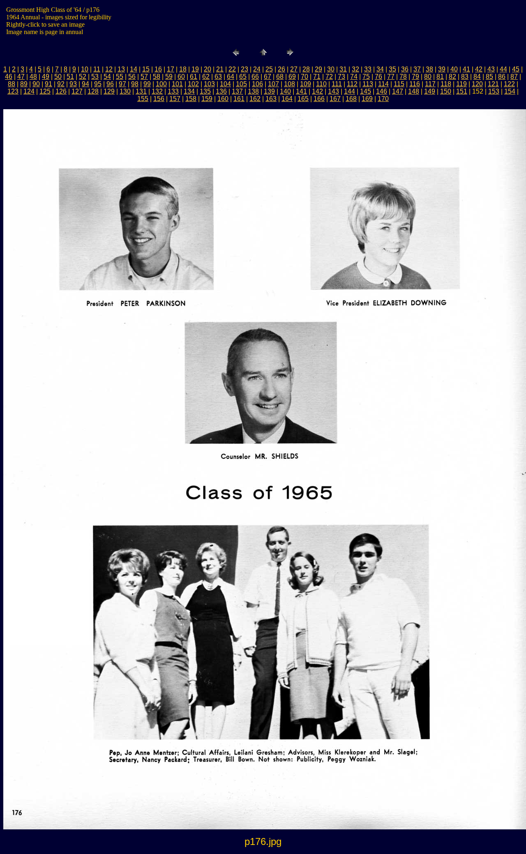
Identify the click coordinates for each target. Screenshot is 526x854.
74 (354, 76)
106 (257, 83)
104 (225, 83)
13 (121, 69)
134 (189, 91)
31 (343, 69)
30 (331, 69)
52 (82, 76)
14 (133, 69)
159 (206, 98)
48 (33, 76)
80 (427, 76)
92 (61, 83)
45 (515, 69)
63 (218, 76)
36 (404, 69)
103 (209, 83)
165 (303, 98)
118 (446, 83)
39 (441, 69)
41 (466, 69)
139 (269, 91)
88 (11, 83)
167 (335, 98)
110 (321, 83)
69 (292, 76)
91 (48, 83)
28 (306, 69)
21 (220, 69)
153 (493, 91)
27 (294, 69)
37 (417, 69)
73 (341, 76)
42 (478, 69)
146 (381, 91)
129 (109, 91)
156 (158, 98)
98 (134, 83)
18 (183, 69)
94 (85, 83)
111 (337, 83)
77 (390, 76)
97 (122, 83)
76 (378, 76)
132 (157, 91)
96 (110, 83)
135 (205, 91)
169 (367, 98)
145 (365, 91)
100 (161, 83)
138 (253, 91)
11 (96, 69)
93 (73, 83)
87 (514, 76)
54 (107, 76)
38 (429, 69)
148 (413, 91)
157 (174, 98)
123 (12, 91)
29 (318, 69)
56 (132, 76)
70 (304, 76)
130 (125, 91)
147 (397, 91)
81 (440, 76)
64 (230, 76)
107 (273, 83)
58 (156, 76)
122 (509, 83)
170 (383, 98)
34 (380, 69)
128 (93, 91)
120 (477, 83)
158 (190, 98)
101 (177, 83)
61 (193, 76)
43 (491, 69)
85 (489, 76)
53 (95, 76)
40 (454, 69)
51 (70, 76)
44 (503, 69)
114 (383, 83)
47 (21, 76)
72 (329, 76)
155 (142, 98)
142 (317, 91)
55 (119, 76)
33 (367, 69)
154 (509, 91)
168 (351, 98)
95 (98, 83)
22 (232, 69)
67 (267, 76)
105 (241, 83)
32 (355, 69)
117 (430, 83)
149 (429, 91)
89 (24, 83)
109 (305, 83)
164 (287, 98)
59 (169, 76)
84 (477, 76)
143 (333, 91)
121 (493, 83)
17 (170, 69)
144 (349, 91)
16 (158, 69)
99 (147, 83)
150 (445, 91)
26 (281, 69)
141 (301, 91)
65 (243, 76)
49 (45, 76)
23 (244, 69)
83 (464, 76)
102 (193, 83)
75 (366, 76)
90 (36, 83)
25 (269, 69)
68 (280, 76)
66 (255, 76)
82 (452, 76)
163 (271, 98)
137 (237, 91)
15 (146, 69)
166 (319, 98)
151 (461, 91)
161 (239, 98)
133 (173, 91)
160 (222, 98)
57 (144, 76)
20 (207, 69)
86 (501, 76)
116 (414, 83)
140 (285, 91)
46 (8, 76)
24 (257, 69)
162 (255, 98)
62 (206, 76)
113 (367, 83)
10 (84, 69)
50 (58, 76)
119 (461, 83)
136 (221, 91)
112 (352, 83)
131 (141, 91)
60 (181, 76)
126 (61, 91)
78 (403, 76)
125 (45, 91)
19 (195, 69)
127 (77, 91)
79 (415, 76)
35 (392, 69)
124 (29, 91)
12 (109, 69)
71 (317, 76)
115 (399, 83)
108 (289, 83)
